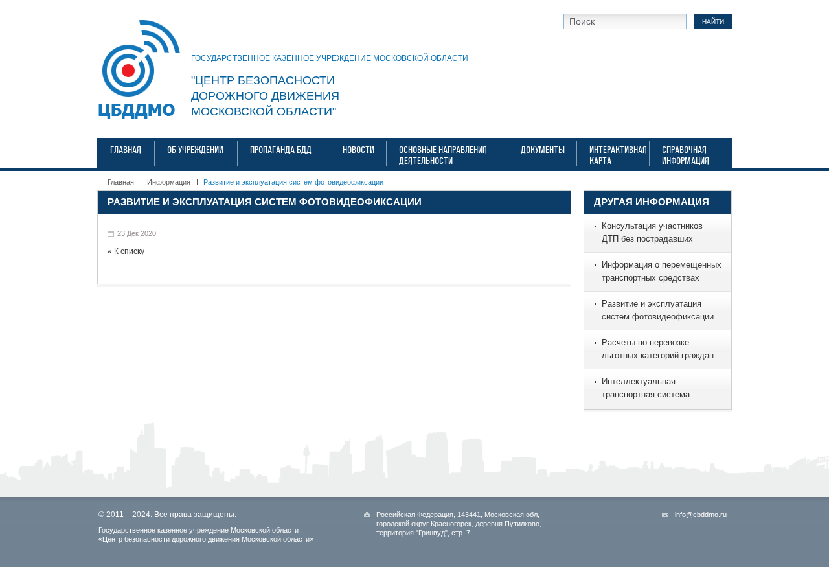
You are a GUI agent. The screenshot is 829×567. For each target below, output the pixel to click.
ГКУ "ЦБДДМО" (139, 69)
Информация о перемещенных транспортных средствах (661, 271)
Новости (358, 150)
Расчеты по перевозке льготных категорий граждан (658, 349)
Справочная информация (685, 156)
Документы (543, 150)
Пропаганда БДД (281, 150)
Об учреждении (195, 150)
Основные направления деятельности (443, 156)
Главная (125, 150)
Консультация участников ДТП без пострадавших (652, 232)
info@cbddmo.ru (701, 514)
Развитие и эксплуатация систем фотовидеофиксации (265, 201)
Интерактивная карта (613, 156)
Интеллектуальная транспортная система (646, 387)
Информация (168, 182)
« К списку (126, 251)
